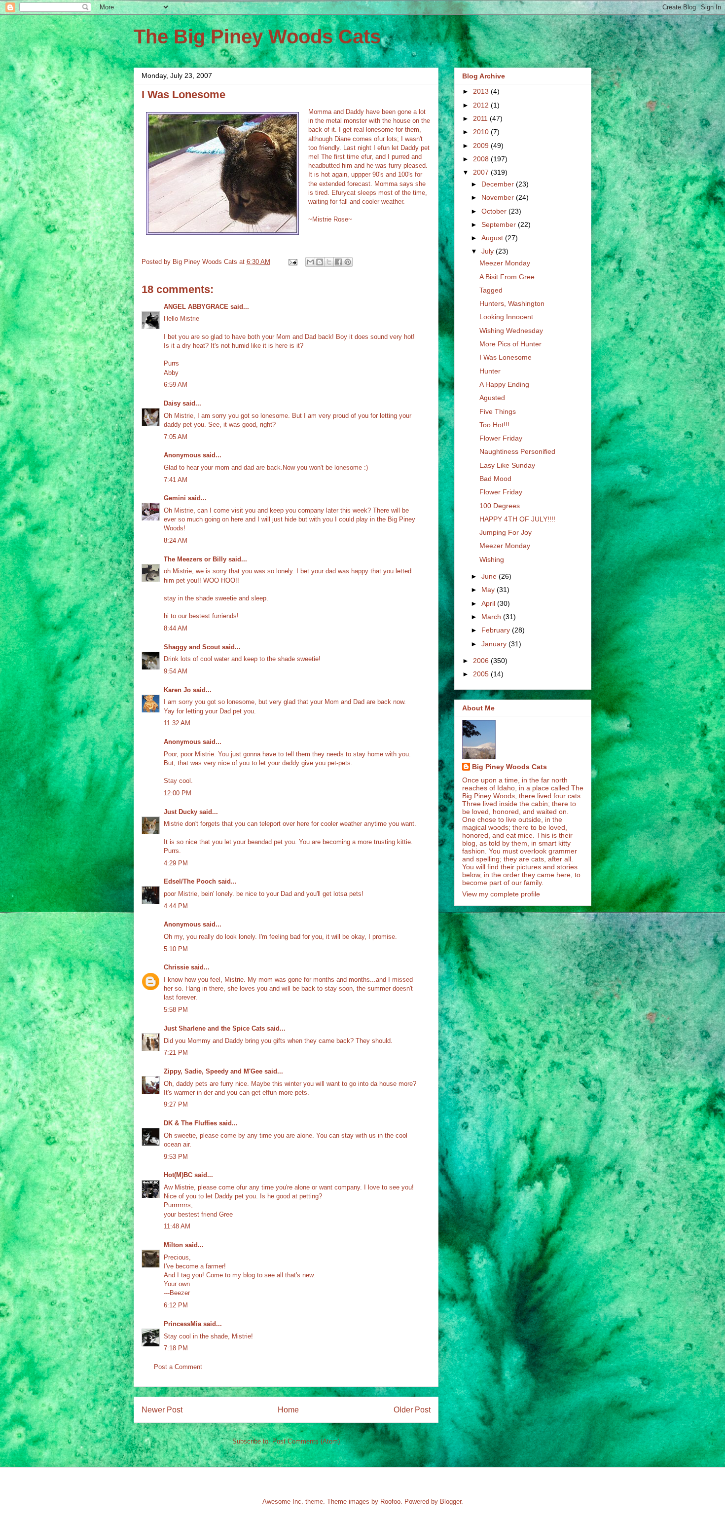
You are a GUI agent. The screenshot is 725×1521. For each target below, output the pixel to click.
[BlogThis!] (320, 262)
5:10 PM (176, 949)
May (489, 590)
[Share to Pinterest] (348, 262)
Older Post (412, 1410)
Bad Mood (495, 478)
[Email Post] (292, 261)
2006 (482, 661)
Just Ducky (180, 812)
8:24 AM (175, 540)
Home (288, 1410)
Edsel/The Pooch (190, 881)
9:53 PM (176, 1156)
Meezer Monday (504, 263)
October (494, 211)
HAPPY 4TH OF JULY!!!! (517, 519)
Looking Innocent (506, 317)
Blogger (450, 1501)
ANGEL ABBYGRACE (196, 306)
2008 (482, 159)
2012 (482, 105)
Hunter (490, 371)
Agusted (492, 398)
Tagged (491, 290)
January (494, 644)
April (489, 603)
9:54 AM (175, 671)
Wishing (491, 559)
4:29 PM (176, 863)
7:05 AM (175, 437)
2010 (482, 132)
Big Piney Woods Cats (509, 767)
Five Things (497, 411)
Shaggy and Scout (192, 647)
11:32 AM (177, 723)
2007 (482, 172)
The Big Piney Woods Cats (257, 36)
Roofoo (390, 1501)
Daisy (172, 403)
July (488, 251)
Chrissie (176, 967)
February (496, 630)
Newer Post (162, 1410)
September (499, 224)
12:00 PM (177, 793)
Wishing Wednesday (511, 330)
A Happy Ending (504, 384)
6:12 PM (176, 1305)
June (490, 576)
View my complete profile (501, 894)
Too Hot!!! (494, 425)
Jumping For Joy (505, 532)
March (492, 617)
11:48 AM (177, 1226)
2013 (482, 91)
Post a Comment (178, 1367)
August (493, 238)
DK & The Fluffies (190, 1123)
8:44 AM (175, 628)
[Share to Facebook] (338, 262)
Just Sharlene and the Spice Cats (214, 1028)
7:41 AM (175, 479)
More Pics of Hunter (510, 344)
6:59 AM (175, 384)
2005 (482, 674)
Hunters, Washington (511, 303)
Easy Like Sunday (507, 465)
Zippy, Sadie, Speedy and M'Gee (213, 1071)
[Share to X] (329, 262)
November (498, 197)
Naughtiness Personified (517, 451)
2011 (481, 118)
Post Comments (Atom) (306, 1441)
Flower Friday (500, 438)
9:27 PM (176, 1104)
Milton (173, 1245)
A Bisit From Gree (507, 277)
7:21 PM (176, 1052)
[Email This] (310, 262)
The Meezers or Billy (195, 559)
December (498, 184)
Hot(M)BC (178, 1175)
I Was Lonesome (505, 357)
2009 (482, 145)
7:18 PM (176, 1348)
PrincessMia (182, 1324)
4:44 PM (176, 906)
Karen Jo (177, 690)
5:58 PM (176, 1009)
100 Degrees (499, 506)
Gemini (175, 498)
